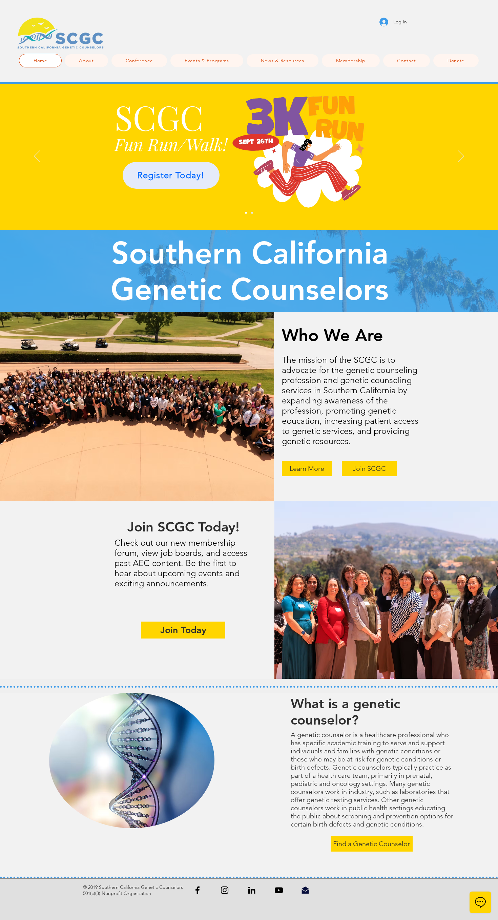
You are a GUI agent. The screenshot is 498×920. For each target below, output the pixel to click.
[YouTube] (279, 890)
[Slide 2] (252, 213)
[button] (139, 60)
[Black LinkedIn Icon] (252, 890)
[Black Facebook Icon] (197, 890)
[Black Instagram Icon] (225, 890)
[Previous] (37, 156)
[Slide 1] (246, 213)
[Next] (461, 156)
